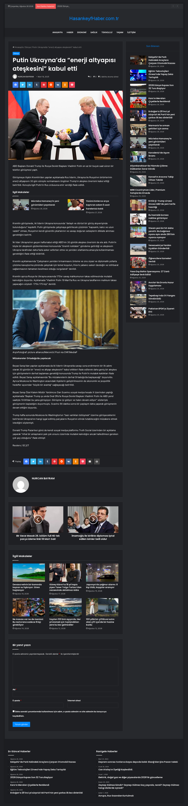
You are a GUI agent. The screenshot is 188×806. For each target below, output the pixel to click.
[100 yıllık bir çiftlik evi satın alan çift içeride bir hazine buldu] (102, 607)
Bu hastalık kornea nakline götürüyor (158, 217)
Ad (15, 689)
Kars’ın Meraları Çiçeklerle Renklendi (159, 100)
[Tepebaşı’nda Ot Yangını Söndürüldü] (138, 299)
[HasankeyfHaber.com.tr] (94, 18)
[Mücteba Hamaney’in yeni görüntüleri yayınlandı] (21, 204)
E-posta (17, 700)
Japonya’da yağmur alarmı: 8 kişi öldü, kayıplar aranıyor (102, 586)
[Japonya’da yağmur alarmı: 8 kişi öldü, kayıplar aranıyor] (102, 572)
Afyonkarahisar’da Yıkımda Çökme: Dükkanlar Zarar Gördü (149, 167)
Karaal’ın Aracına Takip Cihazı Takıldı (161, 178)
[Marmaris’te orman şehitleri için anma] (138, 129)
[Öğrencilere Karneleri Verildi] (138, 262)
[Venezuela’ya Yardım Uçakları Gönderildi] (138, 249)
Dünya (28, 47)
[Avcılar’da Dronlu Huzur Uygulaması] (138, 286)
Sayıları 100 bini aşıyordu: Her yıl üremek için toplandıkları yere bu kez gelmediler (65, 622)
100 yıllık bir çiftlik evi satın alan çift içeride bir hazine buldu (100, 622)
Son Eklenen (152, 46)
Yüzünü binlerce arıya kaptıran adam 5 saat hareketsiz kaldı (98, 205)
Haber (70, 32)
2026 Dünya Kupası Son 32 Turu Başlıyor (75, 6)
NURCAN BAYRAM (26, 77)
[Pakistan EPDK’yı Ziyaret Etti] (138, 312)
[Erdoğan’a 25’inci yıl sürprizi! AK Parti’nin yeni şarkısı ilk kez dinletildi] (138, 115)
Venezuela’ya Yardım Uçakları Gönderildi (159, 247)
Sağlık (93, 32)
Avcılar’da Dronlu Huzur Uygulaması (161, 284)
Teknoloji (106, 32)
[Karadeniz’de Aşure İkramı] (138, 156)
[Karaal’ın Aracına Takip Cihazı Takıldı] (138, 180)
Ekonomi (81, 32)
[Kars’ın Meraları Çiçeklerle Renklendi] (138, 102)
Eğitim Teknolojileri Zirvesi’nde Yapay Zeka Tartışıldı (160, 74)
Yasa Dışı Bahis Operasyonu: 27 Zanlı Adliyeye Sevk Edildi (149, 273)
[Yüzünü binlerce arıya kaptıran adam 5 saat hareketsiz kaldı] (76, 204)
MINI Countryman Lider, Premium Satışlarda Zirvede (147, 191)
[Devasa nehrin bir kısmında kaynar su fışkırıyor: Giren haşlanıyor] (29, 572)
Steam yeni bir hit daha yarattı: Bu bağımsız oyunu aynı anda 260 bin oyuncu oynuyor (161, 233)
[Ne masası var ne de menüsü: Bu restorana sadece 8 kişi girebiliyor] (29, 607)
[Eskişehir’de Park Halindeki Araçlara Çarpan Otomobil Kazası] (138, 60)
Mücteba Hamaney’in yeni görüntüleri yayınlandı (160, 141)
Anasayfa (57, 32)
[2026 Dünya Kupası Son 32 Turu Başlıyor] (138, 89)
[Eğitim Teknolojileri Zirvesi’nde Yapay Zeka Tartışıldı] (138, 75)
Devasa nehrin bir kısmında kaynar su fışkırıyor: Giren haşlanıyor (27, 587)
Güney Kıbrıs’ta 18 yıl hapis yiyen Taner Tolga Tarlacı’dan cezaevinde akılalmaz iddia (65, 587)
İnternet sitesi (74, 700)
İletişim (131, 32)
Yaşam (119, 32)
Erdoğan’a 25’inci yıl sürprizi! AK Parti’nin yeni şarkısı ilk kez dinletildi (161, 114)
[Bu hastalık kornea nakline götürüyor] (138, 219)
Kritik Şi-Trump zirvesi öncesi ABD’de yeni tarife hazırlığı (161, 204)
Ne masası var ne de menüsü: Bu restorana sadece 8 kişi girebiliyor (28, 622)
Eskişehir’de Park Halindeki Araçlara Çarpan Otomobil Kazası (161, 60)
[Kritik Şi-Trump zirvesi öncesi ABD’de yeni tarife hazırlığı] (138, 204)
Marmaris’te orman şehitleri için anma (158, 127)
